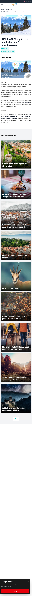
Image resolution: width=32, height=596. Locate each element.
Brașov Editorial (7, 51)
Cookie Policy (7, 586)
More (16, 419)
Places (10, 9)
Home (5, 9)
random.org (26, 102)
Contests (5, 48)
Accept (15, 591)
